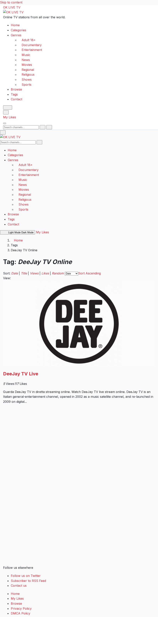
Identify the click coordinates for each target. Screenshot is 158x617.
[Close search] (49, 127)
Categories (18, 30)
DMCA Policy (20, 613)
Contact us (19, 585)
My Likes (9, 117)
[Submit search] (42, 127)
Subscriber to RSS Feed (28, 581)
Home (15, 25)
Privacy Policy (21, 608)
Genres (16, 35)
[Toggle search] (6, 112)
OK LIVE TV (11, 7)
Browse (16, 89)
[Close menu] (3, 132)
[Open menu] (4, 123)
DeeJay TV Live (20, 374)
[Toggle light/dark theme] (7, 107)
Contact (16, 99)
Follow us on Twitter (26, 576)
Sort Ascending (89, 273)
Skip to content (11, 2)
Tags (14, 94)
